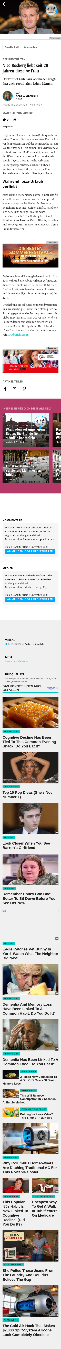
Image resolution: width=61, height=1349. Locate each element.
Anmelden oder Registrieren (30, 551)
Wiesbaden (30, 47)
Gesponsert (11, 478)
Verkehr (9, 442)
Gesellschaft (12, 47)
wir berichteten (18, 335)
